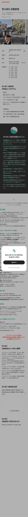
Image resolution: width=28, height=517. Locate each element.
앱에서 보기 (14, 262)
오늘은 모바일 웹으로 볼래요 (14, 267)
